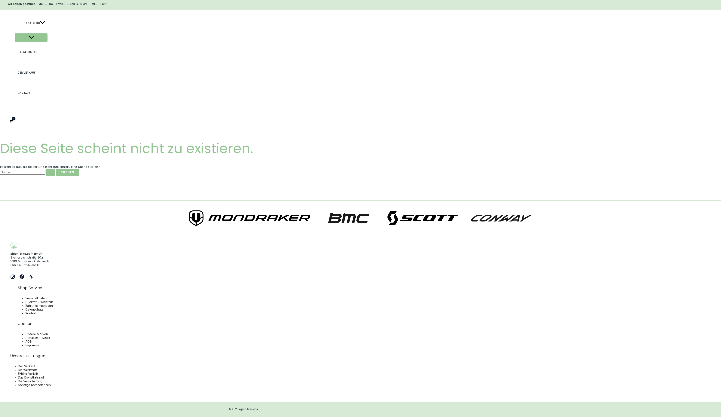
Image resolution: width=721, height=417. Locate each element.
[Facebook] (22, 278)
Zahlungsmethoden (39, 306)
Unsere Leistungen (27, 355)
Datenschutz (34, 309)
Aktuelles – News (37, 338)
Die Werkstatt (27, 370)
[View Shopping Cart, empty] (11, 121)
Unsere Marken (36, 334)
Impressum (33, 345)
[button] (42, 23)
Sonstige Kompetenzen (34, 385)
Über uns (26, 323)
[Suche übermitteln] (50, 172)
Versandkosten (36, 298)
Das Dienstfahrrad (31, 377)
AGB (28, 341)
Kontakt (30, 313)
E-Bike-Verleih (28, 374)
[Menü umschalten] (31, 37)
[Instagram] (12, 278)
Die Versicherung (30, 381)
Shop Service (30, 287)
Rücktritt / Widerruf (39, 302)
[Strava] (31, 278)
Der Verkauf (26, 366)
